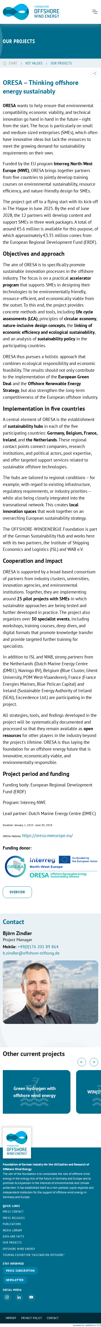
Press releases (14, 1218)
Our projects (12, 1242)
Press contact (13, 1212)
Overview (17, 892)
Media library (12, 1230)
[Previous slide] (82, 1062)
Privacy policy (31, 1318)
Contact (53, 1318)
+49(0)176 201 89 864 (38, 946)
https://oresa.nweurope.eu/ (47, 835)
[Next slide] (94, 1062)
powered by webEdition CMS (87, 1325)
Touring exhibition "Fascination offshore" (34, 1255)
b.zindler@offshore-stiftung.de (31, 953)
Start (13, 63)
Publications (12, 1224)
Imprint (11, 1318)
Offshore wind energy (19, 1249)
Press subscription (20, 1271)
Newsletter (15, 1280)
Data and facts (13, 1236)
